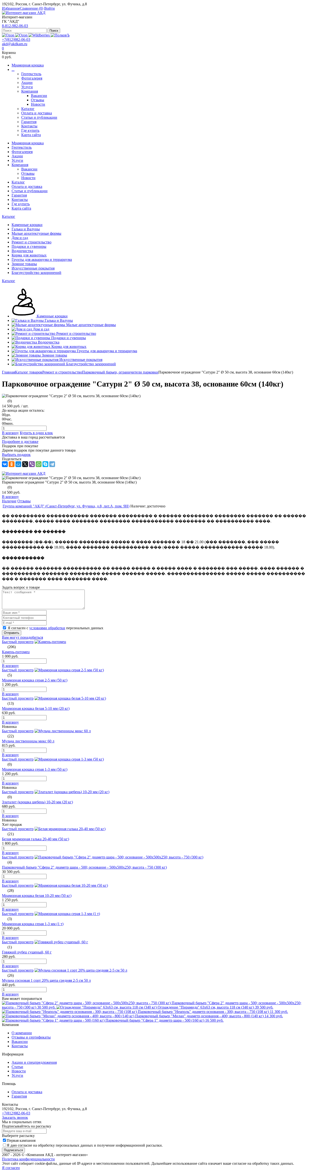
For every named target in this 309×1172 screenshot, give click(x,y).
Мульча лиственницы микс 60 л (28, 741)
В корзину (10, 433)
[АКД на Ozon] (21, 35)
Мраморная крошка (28, 65)
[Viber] (32, 464)
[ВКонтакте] (5, 464)
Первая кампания (21, 1140)
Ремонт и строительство (62, 372)
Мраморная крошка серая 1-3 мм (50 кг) (34, 769)
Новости (38, 104)
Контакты (29, 126)
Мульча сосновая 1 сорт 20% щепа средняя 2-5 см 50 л (46, 980)
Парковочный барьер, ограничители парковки (120, 372)
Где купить (30, 130)
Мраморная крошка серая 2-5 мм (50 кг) (34, 680)
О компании (22, 1033)
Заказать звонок (15, 1117)
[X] (25, 464)
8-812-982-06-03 (15, 26)
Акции (27, 83)
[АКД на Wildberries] (39, 35)
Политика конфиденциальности (28, 1159)
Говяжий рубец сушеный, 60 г (27, 952)
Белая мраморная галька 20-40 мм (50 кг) (35, 839)
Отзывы (37, 100)
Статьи (17, 1067)
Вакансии (39, 96)
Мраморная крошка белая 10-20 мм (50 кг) (36, 896)
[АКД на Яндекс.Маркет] (8, 35)
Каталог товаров (28, 372)
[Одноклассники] (11, 464)
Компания (29, 91)
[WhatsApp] (39, 464)
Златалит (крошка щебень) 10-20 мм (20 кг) (37, 802)
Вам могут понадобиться (22, 637)
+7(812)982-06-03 (16, 39)
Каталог (28, 109)
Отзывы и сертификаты (31, 1037)
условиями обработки (47, 628)
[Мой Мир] (18, 464)
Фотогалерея (31, 78)
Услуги (27, 87)
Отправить (11, 633)
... (13, 69)
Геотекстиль (31, 74)
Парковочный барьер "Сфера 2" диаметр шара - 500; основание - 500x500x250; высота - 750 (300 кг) (84, 867)
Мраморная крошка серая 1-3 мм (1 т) (32, 924)
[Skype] (45, 464)
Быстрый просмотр (18, 642)
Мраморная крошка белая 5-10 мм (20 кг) (36, 708)
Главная (8, 372)
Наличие (9, 501)
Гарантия (28, 122)
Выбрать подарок (16, 455)
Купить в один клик (36, 433)
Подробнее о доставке (20, 442)
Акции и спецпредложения (34, 1062)
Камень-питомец (16, 652)
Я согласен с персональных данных (55, 628)
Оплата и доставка (36, 113)
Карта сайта (31, 135)
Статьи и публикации (39, 117)
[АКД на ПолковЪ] (60, 35)
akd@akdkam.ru (14, 44)
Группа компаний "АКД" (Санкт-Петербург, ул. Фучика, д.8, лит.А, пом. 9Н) (66, 506)
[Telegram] (52, 464)
